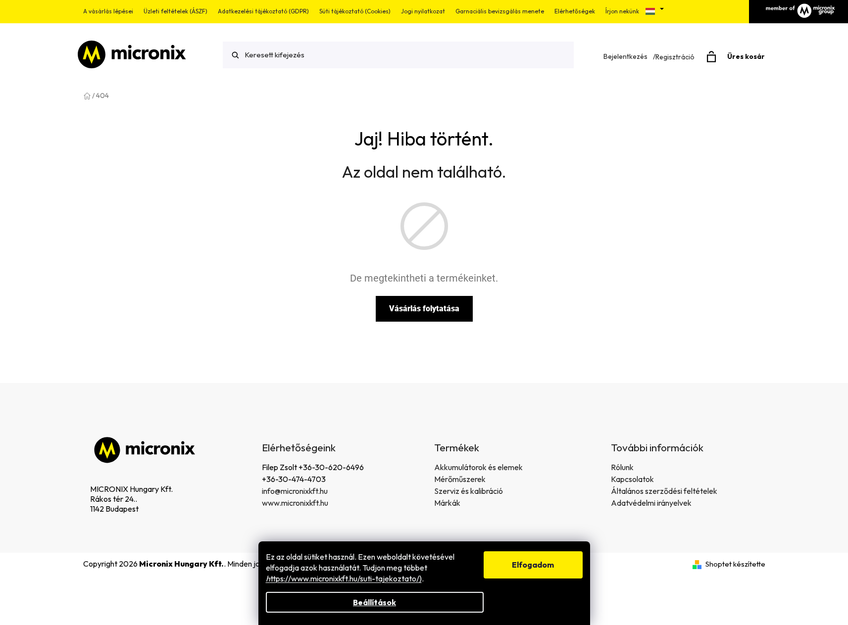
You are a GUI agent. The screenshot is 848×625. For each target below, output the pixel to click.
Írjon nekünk (622, 11)
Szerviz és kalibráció (468, 491)
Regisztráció (675, 56)
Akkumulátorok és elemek (478, 467)
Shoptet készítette (735, 564)
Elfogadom (533, 565)
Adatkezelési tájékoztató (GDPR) (263, 11)
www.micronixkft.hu (295, 503)
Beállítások (374, 602)
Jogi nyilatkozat (423, 11)
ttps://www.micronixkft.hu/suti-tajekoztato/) (344, 578)
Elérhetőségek (574, 11)
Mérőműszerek (460, 479)
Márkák (447, 503)
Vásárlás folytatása (424, 308)
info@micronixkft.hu (295, 491)
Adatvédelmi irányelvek (651, 503)
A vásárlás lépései (108, 11)
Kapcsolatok (632, 479)
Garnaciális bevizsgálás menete (499, 11)
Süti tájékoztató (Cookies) (355, 11)
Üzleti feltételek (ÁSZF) (175, 11)
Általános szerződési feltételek (664, 491)
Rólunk (622, 467)
